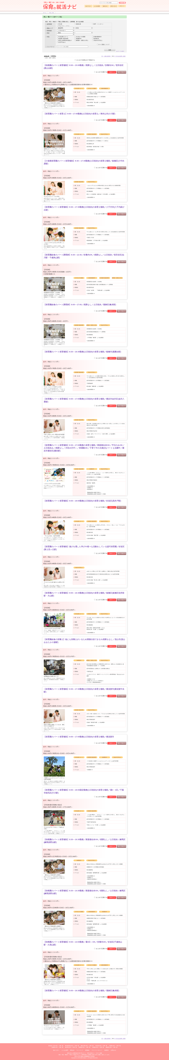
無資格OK (96, 38)
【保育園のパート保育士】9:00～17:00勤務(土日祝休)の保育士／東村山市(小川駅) (79, 114)
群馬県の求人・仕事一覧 (84, 1047)
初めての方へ (88, 6)
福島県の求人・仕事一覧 (111, 1047)
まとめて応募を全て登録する (85, 60)
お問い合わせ (114, 6)
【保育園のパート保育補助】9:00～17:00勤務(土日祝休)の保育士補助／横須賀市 (79, 737)
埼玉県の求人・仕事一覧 (101, 1045)
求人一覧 (51, 12)
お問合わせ (113, 1050)
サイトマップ (80, 1050)
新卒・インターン (98, 24)
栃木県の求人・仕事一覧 (71, 1047)
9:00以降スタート (63, 36)
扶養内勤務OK (97, 36)
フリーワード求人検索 (122, 3)
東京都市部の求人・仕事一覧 (72, 1045)
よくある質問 (97, 6)
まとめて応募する (101, 72)
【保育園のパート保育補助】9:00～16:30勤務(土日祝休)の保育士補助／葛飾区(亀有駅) (81, 990)
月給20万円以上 (98, 40)
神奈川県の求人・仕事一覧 (87, 1045)
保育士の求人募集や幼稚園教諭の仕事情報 (84, 1056)
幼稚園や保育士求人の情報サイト (60, 7)
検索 (110, 50)
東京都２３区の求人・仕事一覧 (55, 1045)
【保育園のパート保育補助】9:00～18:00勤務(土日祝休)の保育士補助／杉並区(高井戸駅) (82, 501)
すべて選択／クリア (103, 44)
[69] (124, 56)
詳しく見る (121, 72)
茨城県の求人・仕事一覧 (57, 1047)
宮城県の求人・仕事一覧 (98, 1047)
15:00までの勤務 (80, 36)
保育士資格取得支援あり (65, 40)
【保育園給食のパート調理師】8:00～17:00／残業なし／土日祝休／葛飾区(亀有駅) (80, 304)
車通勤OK (78, 38)
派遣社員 (78, 24)
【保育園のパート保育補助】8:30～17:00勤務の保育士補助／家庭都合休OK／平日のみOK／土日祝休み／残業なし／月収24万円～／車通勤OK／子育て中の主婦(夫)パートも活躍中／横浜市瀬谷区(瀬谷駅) (84, 448)
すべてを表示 (121, 51)
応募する (111, 72)
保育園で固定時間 (63, 38)
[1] (102, 56)
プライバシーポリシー (97, 1050)
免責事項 (106, 1050)
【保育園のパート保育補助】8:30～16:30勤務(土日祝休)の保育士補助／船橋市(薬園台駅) (82, 352)
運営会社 (105, 6)
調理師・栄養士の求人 (82, 40)
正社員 (60, 24)
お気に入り (122, 6)
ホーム (44, 12)
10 (116, 56)
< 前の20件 (107, 56)
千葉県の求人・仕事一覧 (115, 1045)
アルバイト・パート (63, 26)
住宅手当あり (62, 42)
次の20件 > (120, 56)
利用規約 (87, 1050)
